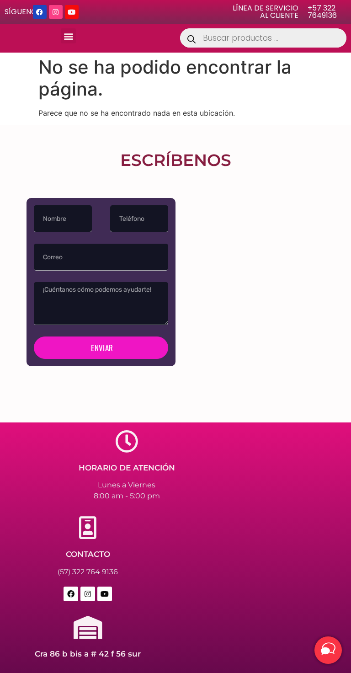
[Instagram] (56, 12)
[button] (68, 35)
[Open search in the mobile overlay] (263, 38)
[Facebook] (40, 12)
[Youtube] (72, 12)
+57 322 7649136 (322, 12)
